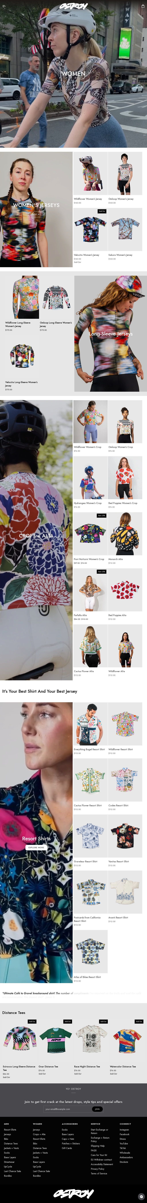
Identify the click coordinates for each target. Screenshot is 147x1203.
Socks (7, 1152)
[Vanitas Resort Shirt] (125, 836)
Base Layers (10, 1157)
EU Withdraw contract (101, 1159)
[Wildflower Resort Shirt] (125, 723)
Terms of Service (99, 1173)
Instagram (124, 1129)
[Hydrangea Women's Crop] (90, 477)
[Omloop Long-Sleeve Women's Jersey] (56, 297)
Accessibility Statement (102, 1164)
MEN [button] (6, 1124)
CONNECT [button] (125, 1124)
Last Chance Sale (12, 1171)
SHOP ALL (36, 214)
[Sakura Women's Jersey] (125, 229)
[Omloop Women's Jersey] (125, 173)
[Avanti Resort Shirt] (125, 892)
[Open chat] (141, 1196)
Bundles (8, 1175)
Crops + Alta (39, 1134)
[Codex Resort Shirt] (125, 780)
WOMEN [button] (37, 1124)
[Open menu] (6, 6)
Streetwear (9, 1162)
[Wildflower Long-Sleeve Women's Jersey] (22, 297)
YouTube (124, 1143)
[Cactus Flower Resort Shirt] (90, 780)
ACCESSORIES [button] (70, 1124)
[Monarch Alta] (125, 533)
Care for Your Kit (99, 1155)
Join (97, 1109)
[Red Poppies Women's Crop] (125, 477)
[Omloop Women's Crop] (125, 421)
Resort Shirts (10, 1129)
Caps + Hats (68, 1139)
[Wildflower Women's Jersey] (90, 173)
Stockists (124, 1162)
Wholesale (125, 1152)
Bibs (6, 1139)
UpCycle (8, 1166)
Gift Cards (67, 1148)
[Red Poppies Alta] (125, 589)
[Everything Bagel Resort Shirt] (90, 723)
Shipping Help (98, 1146)
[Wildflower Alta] (125, 646)
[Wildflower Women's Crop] (90, 421)
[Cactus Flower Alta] (90, 646)
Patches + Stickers (71, 1143)
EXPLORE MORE (36, 847)
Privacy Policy (97, 1169)
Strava (123, 1139)
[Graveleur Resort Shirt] (90, 836)
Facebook (124, 1134)
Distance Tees (13, 1012)
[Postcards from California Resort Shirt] (90, 892)
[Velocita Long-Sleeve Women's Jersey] (22, 356)
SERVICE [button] (95, 1124)
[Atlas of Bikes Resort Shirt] (90, 951)
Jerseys (7, 1134)
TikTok (123, 1148)
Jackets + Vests (11, 1148)
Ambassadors (126, 1157)
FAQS (94, 1150)
